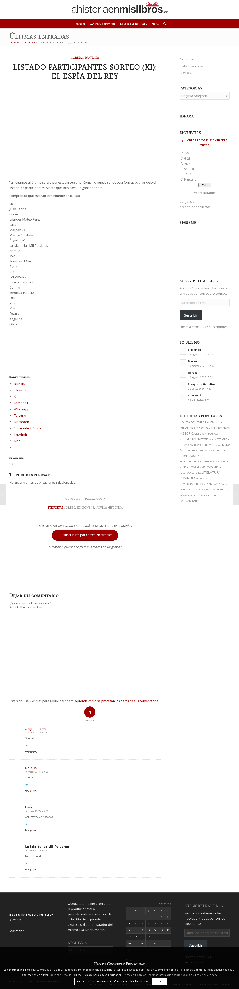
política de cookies (61, 974)
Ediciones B (85, 507)
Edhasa (209, 461)
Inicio (12, 42)
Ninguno (190, 179)
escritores (198, 450)
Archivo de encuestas (195, 207)
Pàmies (212, 439)
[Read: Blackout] (183, 362)
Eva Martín (98, 498)
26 (142, 943)
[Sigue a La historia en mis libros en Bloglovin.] (85, 570)
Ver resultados (204, 192)
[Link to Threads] (209, 9)
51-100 (189, 169)
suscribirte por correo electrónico (85, 535)
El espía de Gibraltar (201, 384)
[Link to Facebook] (220, 9)
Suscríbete (186, 73)
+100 (187, 174)
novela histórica (109, 507)
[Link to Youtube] (214, 9)
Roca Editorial (193, 473)
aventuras (215, 445)
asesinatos (215, 428)
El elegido (194, 349)
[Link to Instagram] (198, 9)
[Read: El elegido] (183, 351)
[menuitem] (80, 23)
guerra (195, 445)
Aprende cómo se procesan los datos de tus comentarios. (117, 701)
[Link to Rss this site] (231, 9)
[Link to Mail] (226, 9)
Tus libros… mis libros (192, 66)
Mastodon (16, 931)
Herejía (193, 372)
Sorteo (69, 507)
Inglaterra (202, 428)
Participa (21, 42)
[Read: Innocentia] (183, 397)
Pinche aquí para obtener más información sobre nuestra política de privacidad (169, 974)
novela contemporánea (196, 495)
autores (186, 450)
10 (129, 930)
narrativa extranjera (210, 489)
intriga (208, 433)
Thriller (192, 461)
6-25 (187, 158)
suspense (204, 445)
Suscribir (191, 315)
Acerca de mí (187, 59)
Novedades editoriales (196, 422)
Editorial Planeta (205, 484)
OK (159, 981)
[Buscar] (163, 23)
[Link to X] (203, 9)
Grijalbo (219, 461)
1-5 (186, 153)
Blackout (194, 361)
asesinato (221, 484)
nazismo (209, 450)
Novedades (190, 439)
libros (191, 428)
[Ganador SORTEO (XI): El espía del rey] (236, 494)
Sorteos (32, 42)
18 (136, 936)
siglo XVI (199, 434)
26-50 (188, 164)
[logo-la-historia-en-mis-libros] (119, 9)
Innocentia (195, 395)
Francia (201, 461)
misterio (203, 439)
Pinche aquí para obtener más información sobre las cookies (112, 981)
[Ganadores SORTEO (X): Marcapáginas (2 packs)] (3, 494)
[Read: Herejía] (183, 374)
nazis (192, 484)
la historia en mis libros (199, 467)
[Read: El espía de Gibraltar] (183, 385)
